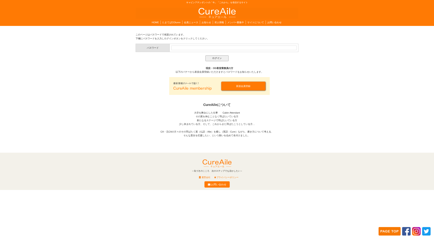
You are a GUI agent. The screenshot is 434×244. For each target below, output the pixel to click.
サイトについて (255, 22)
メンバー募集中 (235, 22)
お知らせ (206, 22)
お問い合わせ (274, 22)
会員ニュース (191, 22)
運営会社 (205, 177)
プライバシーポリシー (227, 177)
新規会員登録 (243, 86)
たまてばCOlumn (171, 22)
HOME (155, 22)
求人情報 (219, 22)
